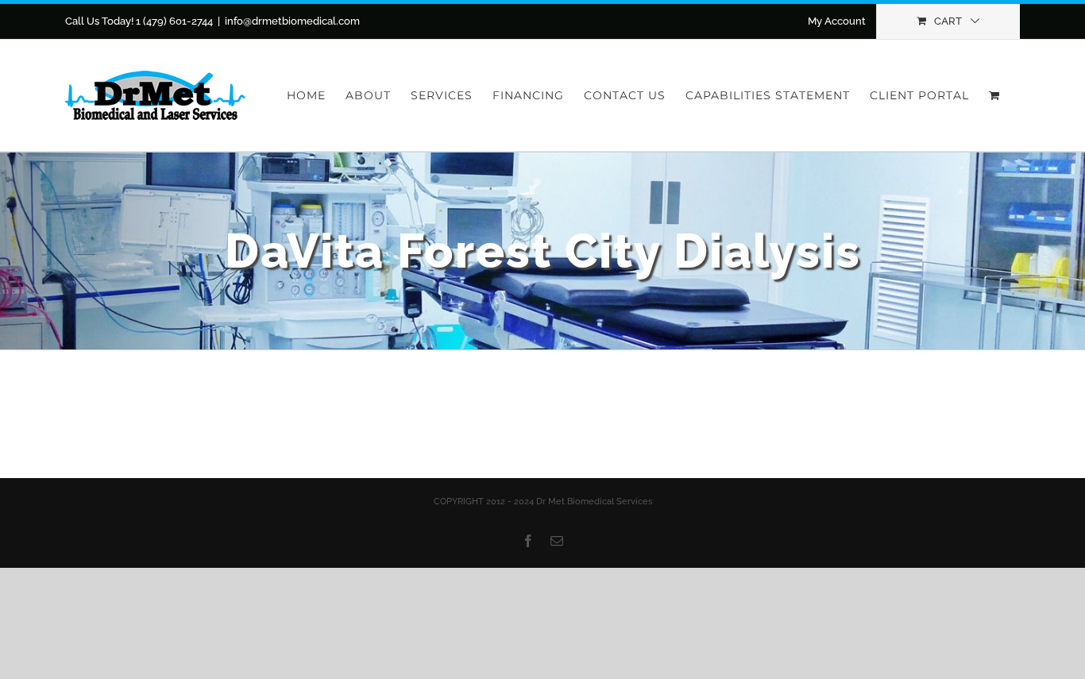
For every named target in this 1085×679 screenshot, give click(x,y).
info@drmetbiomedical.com (292, 21)
